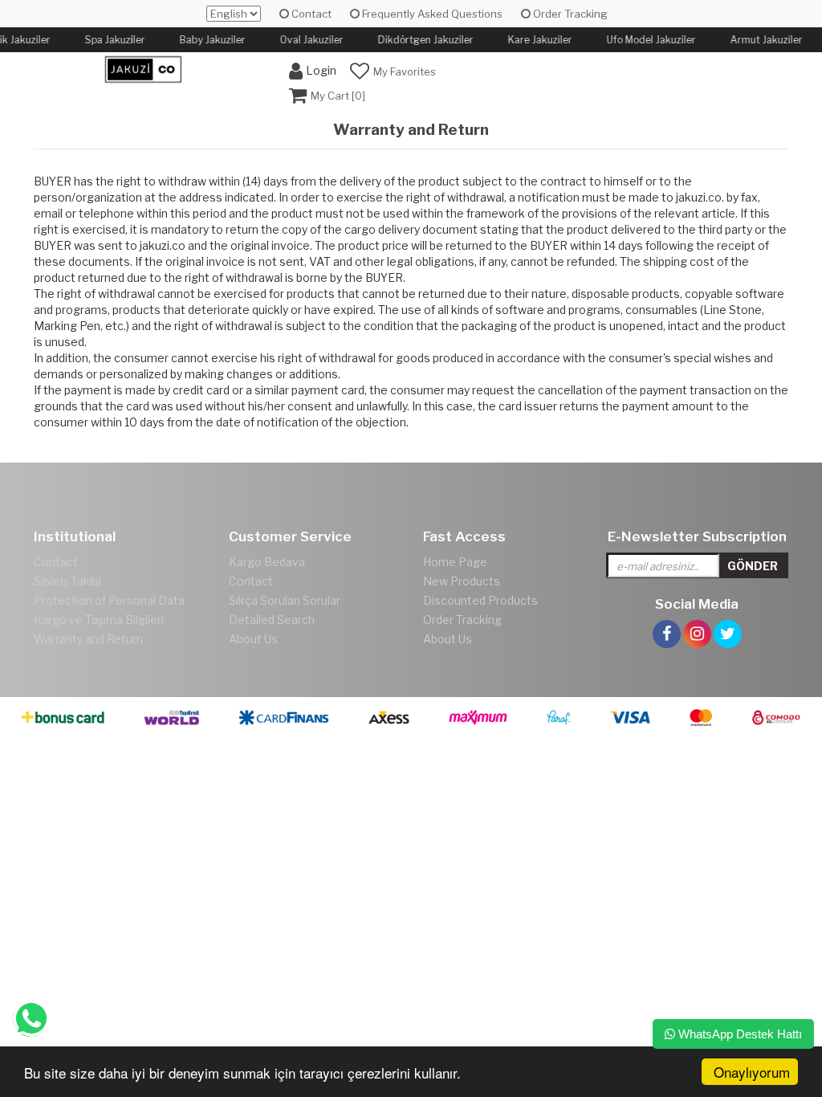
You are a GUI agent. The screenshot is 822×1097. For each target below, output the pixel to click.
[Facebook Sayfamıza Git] (667, 615)
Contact (310, 13)
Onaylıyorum (752, 1072)
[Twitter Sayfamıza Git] (728, 615)
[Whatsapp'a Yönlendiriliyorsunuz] (31, 1019)
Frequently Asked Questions (431, 13)
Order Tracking (569, 13)
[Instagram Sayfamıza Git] (697, 615)
